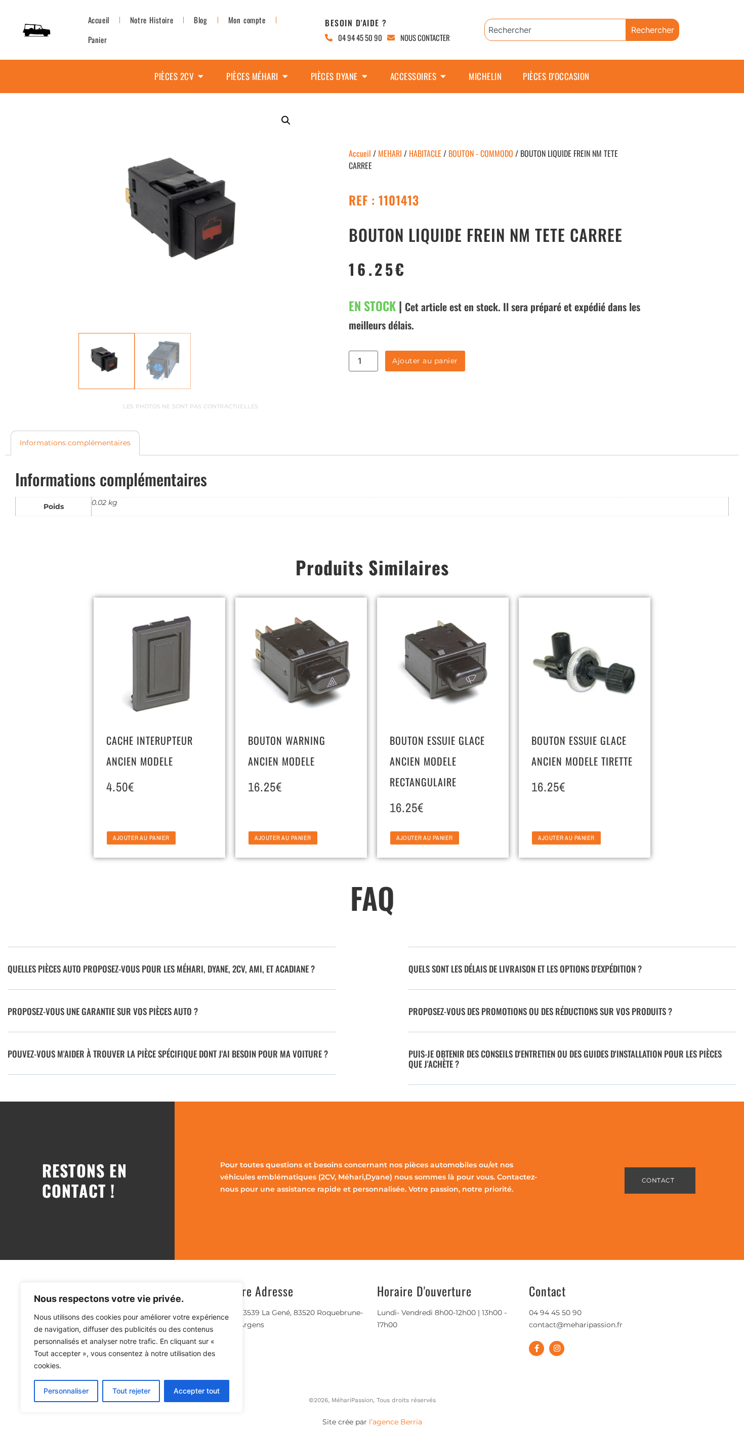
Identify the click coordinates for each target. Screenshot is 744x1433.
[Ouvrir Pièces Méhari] (285, 76)
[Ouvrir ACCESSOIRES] (443, 76)
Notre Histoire (151, 19)
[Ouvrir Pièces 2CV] (200, 76)
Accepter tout (197, 1390)
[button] (286, 120)
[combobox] (555, 30)
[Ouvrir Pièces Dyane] (364, 76)
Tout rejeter (131, 1390)
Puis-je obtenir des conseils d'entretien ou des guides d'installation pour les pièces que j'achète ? (565, 1058)
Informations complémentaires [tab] (75, 442)
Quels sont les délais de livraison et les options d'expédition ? (525, 968)
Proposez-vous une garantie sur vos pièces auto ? (103, 1011)
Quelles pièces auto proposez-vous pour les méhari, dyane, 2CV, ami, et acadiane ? (161, 968)
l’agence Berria (395, 1421)
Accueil (98, 19)
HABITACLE (425, 153)
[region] (131, 1347)
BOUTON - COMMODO (480, 153)
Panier (97, 39)
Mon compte (247, 19)
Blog (200, 19)
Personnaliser (66, 1390)
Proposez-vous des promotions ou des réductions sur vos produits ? (540, 1011)
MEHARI (390, 153)
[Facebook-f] (536, 1348)
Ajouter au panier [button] (141, 838)
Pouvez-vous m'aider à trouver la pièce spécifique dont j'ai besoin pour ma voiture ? (168, 1053)
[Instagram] (556, 1348)
